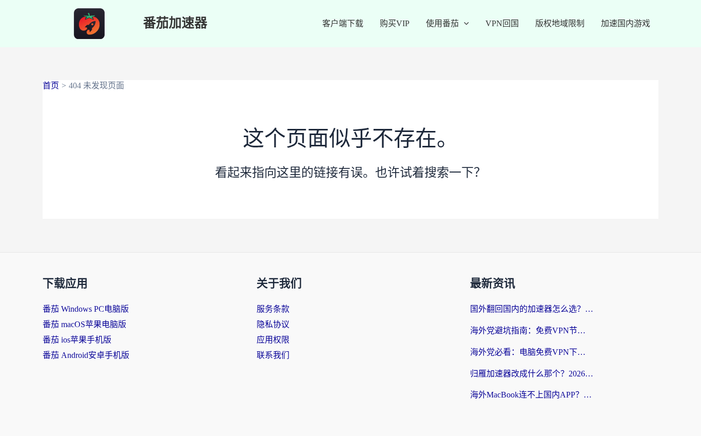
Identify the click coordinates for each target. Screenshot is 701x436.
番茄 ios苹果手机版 (77, 339)
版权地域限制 (560, 23)
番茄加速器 (175, 23)
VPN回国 (502, 23)
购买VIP (395, 23)
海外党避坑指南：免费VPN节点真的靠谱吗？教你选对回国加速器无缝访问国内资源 (531, 330)
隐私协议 (273, 324)
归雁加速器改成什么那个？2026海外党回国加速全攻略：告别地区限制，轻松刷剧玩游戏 (531, 373)
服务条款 (273, 309)
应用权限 (273, 339)
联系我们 (273, 355)
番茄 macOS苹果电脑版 (84, 324)
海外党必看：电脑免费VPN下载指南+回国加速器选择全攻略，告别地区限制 (531, 352)
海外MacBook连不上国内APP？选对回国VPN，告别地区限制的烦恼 (531, 394)
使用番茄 (442, 23)
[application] (464, 24)
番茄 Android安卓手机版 (86, 355)
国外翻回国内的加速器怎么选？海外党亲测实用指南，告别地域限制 (531, 309)
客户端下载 (342, 23)
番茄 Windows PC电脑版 (86, 309)
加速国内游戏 (625, 23)
